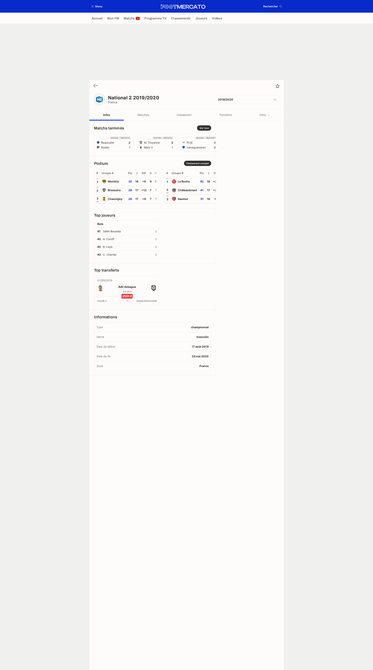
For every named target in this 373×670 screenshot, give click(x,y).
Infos (106, 114)
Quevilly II (101, 301)
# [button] (97, 173)
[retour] (95, 86)
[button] (97, 6)
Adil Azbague (127, 286)
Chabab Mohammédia (146, 301)
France (112, 102)
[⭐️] (277, 86)
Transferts (225, 114)
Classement (184, 114)
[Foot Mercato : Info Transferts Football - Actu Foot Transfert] (182, 6)
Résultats (143, 114)
